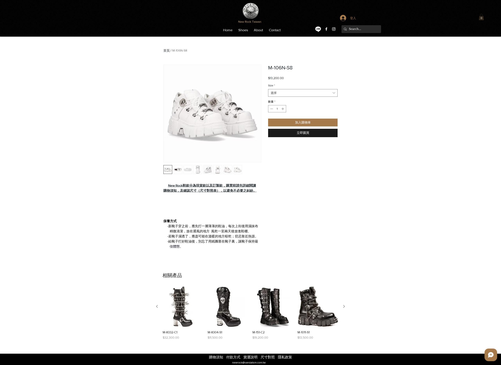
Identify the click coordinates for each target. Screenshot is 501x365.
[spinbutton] (277, 108)
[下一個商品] (344, 306)
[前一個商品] (157, 306)
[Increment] (283, 108)
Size (271, 85)
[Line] (318, 29)
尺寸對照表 (208, 190)
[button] (481, 17)
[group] (250, 313)
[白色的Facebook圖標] (326, 29)
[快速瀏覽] (183, 306)
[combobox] (303, 93)
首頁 (166, 50)
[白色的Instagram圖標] (334, 29)
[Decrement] (271, 108)
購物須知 (170, 190)
